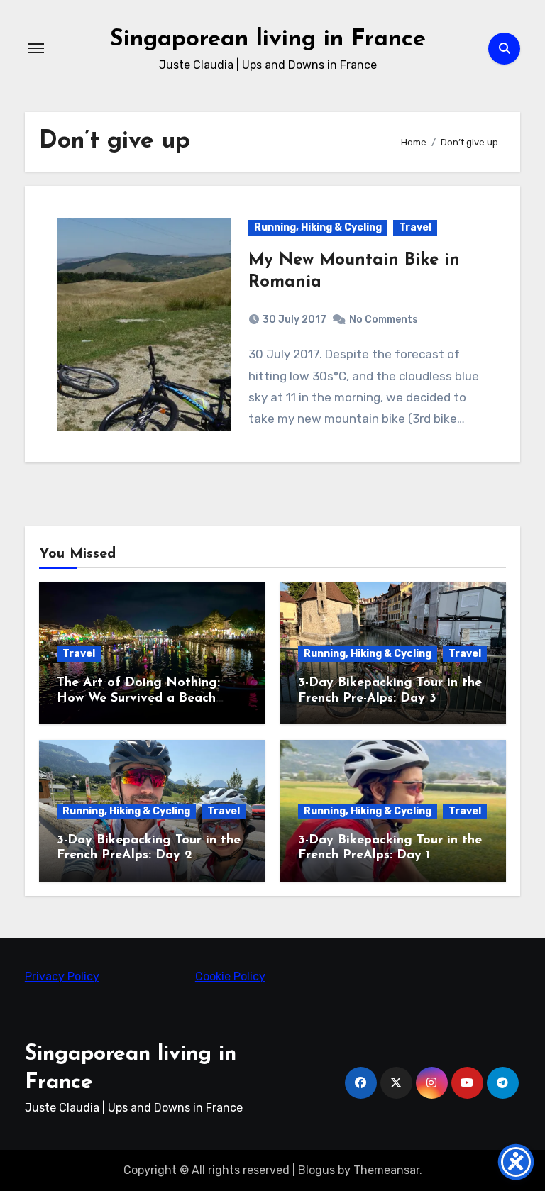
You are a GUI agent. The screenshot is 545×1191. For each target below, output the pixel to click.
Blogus (316, 1170)
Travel (415, 227)
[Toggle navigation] (36, 48)
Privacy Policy (62, 976)
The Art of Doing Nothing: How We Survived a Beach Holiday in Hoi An (138, 698)
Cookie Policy (230, 976)
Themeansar (386, 1170)
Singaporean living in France (268, 39)
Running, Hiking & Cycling (318, 227)
